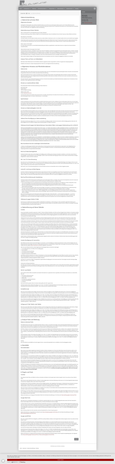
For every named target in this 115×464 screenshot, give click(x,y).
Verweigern (23, 459)
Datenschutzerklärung (31, 448)
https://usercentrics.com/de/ (36, 245)
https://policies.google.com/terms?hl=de (47, 434)
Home (20, 8)
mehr (98, 459)
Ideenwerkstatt (60, 8)
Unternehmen (26, 8)
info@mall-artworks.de (27, 93)
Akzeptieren (61, 459)
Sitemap (37, 448)
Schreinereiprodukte (42, 8)
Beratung (34, 8)
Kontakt (76, 8)
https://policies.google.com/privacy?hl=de (68, 395)
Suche (21, 448)
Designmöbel (51, 8)
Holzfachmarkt (69, 8)
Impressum (25, 448)
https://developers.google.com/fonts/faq (50, 412)
